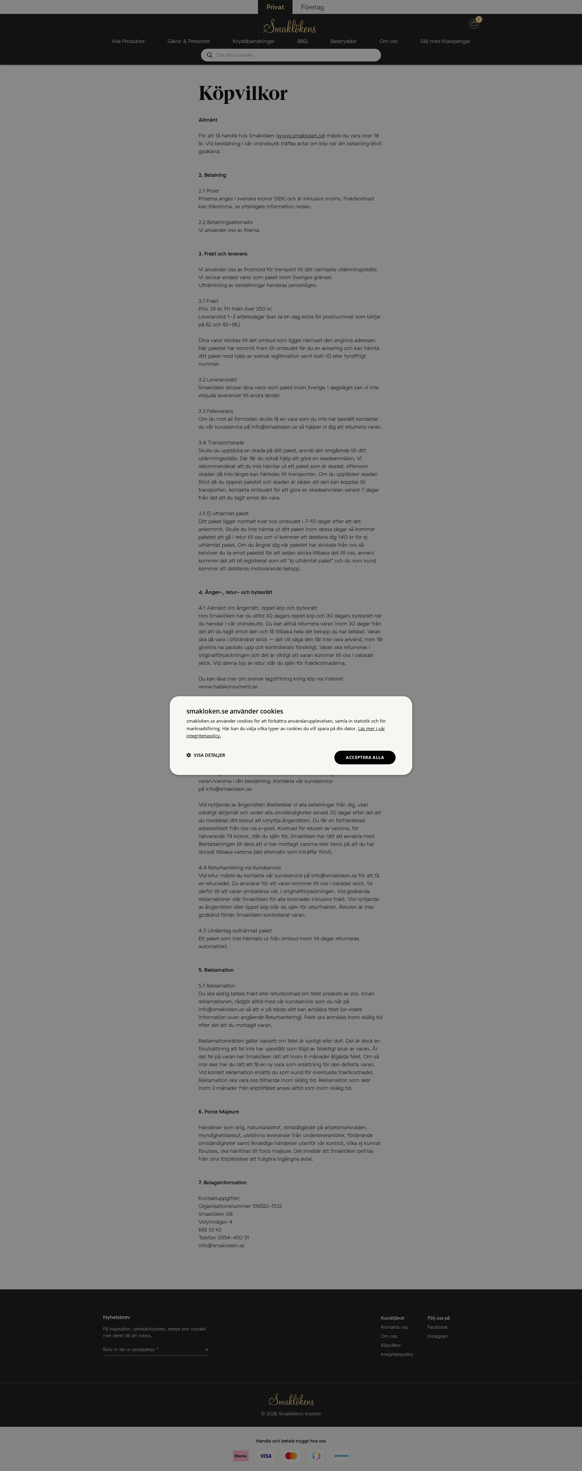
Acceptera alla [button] (365, 757)
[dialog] (291, 735)
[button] (205, 755)
